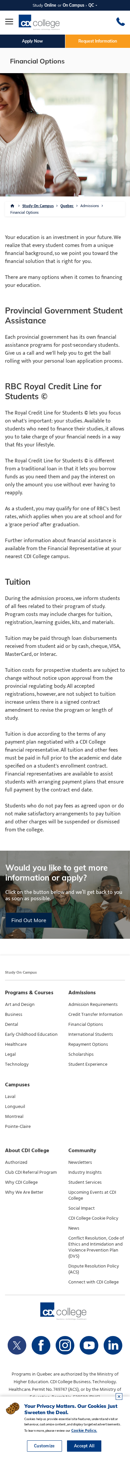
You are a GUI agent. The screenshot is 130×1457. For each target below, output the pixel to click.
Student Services (85, 1182)
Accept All (84, 1445)
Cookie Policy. (84, 1430)
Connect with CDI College (93, 1282)
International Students (90, 1034)
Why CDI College (21, 1182)
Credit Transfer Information (95, 1015)
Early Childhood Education (31, 1034)
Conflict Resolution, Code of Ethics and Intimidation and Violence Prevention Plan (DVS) (96, 1247)
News (73, 1228)
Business (13, 1015)
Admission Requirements (93, 1005)
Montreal (14, 1117)
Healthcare (16, 1044)
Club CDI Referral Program (31, 1172)
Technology (17, 1064)
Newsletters (80, 1162)
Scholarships (81, 1054)
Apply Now (32, 41)
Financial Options (85, 1025)
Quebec (67, 205)
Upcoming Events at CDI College (92, 1195)
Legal (10, 1054)
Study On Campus (38, 205)
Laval (10, 1097)
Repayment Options (88, 1044)
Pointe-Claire (18, 1127)
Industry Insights (85, 1172)
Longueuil (15, 1107)
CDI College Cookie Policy (93, 1218)
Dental (11, 1025)
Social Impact (81, 1208)
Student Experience (87, 1064)
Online (50, 5)
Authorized (16, 1162)
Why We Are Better (24, 1192)
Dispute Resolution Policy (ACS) (93, 1269)
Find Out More (28, 920)
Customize (44, 1445)
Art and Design (20, 1005)
